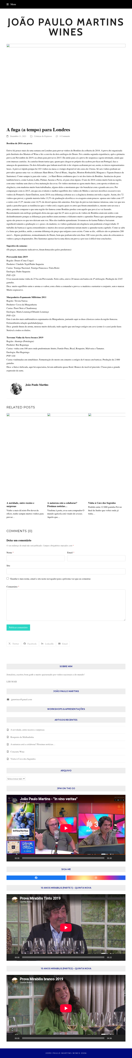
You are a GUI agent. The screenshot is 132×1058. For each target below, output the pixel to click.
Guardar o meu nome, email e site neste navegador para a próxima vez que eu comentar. (50, 578)
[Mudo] (115, 858)
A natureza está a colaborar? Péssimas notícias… (62, 504)
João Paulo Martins (36, 385)
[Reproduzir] (11, 858)
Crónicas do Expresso (43, 136)
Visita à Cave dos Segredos (102, 503)
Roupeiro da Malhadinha (22, 737)
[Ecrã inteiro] (121, 858)
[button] (11, 4)
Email (70, 552)
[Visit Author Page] (16, 388)
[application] (66, 828)
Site (8, 565)
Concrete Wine (17, 751)
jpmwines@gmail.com (21, 699)
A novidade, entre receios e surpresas (20, 504)
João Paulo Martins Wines (66, 27)
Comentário (13, 586)
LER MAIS (12, 681)
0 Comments (65, 136)
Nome (10, 552)
